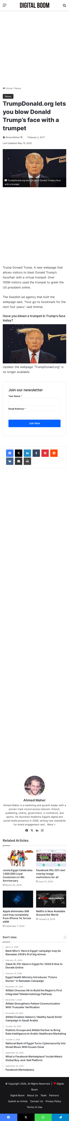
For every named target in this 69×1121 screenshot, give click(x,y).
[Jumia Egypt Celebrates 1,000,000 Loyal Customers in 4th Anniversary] (18, 858)
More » (51, 824)
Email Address (17, 408)
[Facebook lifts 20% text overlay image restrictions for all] (51, 858)
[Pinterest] (45, 453)
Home (9, 88)
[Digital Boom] (34, 5)
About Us (32, 1095)
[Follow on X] (21, 137)
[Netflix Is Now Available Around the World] (51, 899)
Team (43, 1095)
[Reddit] (54, 453)
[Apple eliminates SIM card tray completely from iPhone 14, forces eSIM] (18, 899)
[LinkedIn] (27, 453)
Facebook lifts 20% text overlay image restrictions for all (50, 874)
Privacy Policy (53, 1101)
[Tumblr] (36, 453)
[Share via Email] (18, 461)
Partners (54, 1095)
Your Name (15, 396)
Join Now (34, 423)
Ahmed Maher (13, 137)
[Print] (27, 461)
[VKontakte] (9, 461)
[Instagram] (42, 830)
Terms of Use (34, 1107)
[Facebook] (9, 453)
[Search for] (64, 6)
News (18, 88)
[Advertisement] (34, 48)
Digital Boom (17, 1095)
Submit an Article (18, 1101)
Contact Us (36, 1101)
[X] (18, 453)
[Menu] (4, 6)
